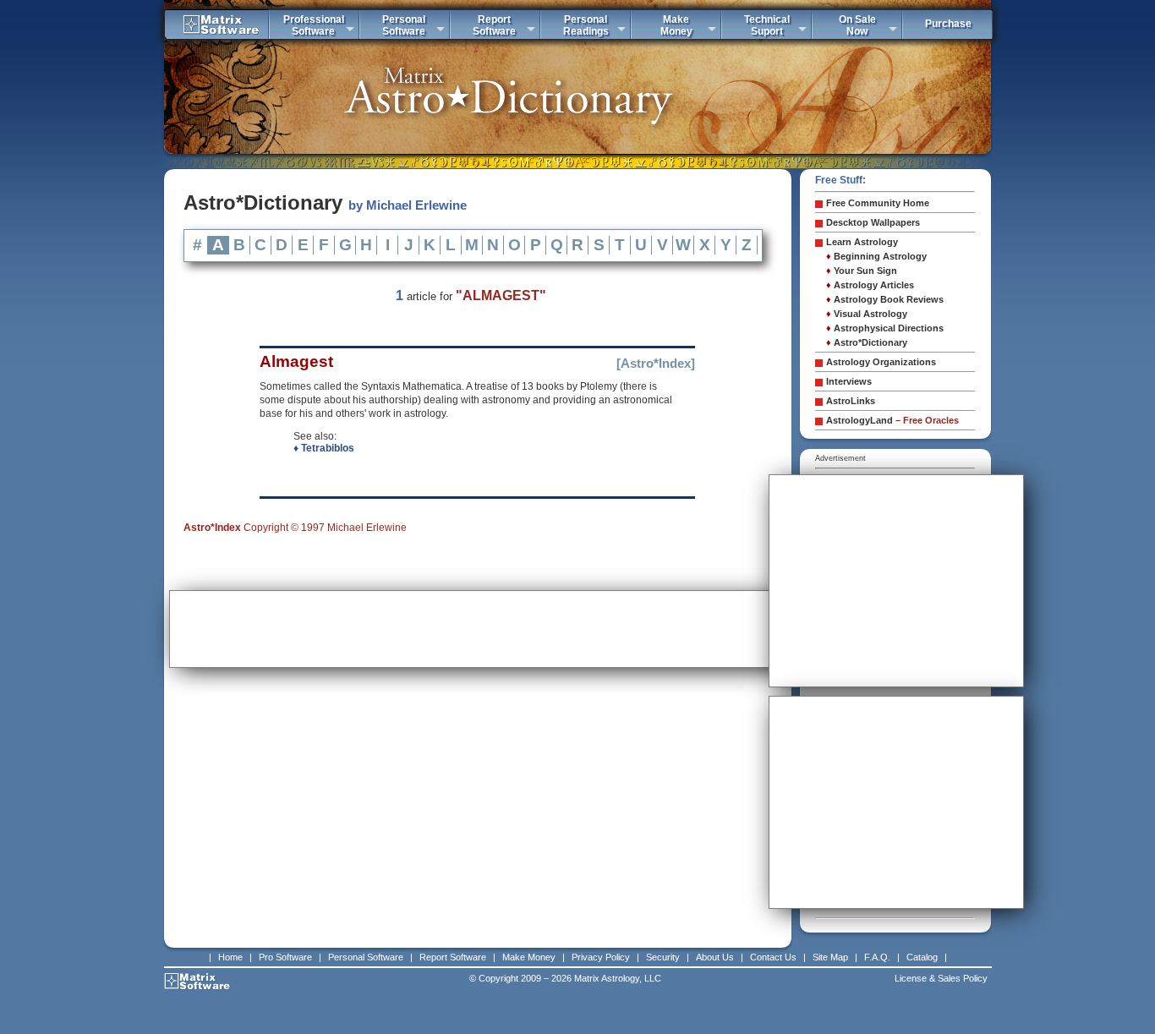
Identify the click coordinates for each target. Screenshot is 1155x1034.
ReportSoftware (494, 25)
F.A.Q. (877, 957)
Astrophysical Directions (885, 328)
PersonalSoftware (403, 25)
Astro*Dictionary (866, 342)
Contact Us (773, 957)
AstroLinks (850, 401)
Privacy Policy (601, 957)
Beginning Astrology (876, 256)
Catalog (922, 957)
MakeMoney (676, 25)
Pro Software (285, 957)
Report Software (452, 957)
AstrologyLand (892, 420)
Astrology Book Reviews (885, 299)
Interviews (849, 381)
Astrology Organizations (881, 362)
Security (663, 957)
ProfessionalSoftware (313, 25)
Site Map (830, 957)
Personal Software (365, 957)
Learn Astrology (862, 242)
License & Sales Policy (941, 978)
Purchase (948, 24)
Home (230, 957)
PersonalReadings (586, 25)
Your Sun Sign (861, 270)
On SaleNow (857, 25)
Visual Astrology (866, 314)
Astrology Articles (870, 285)
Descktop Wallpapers (873, 222)
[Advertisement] (478, 629)
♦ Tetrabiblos (323, 448)
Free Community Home (877, 203)
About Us (715, 957)
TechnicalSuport (767, 25)
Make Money (529, 957)
